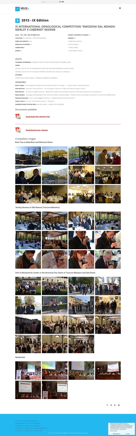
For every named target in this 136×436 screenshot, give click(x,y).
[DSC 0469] (55, 305)
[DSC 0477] (28, 324)
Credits (40, 430)
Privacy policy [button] (113, 430)
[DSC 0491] (81, 344)
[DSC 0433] (81, 286)
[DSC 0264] (81, 259)
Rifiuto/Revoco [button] (116, 433)
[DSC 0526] (28, 390)
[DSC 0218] (55, 259)
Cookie (21, 430)
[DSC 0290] (108, 259)
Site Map (35, 430)
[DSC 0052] (28, 175)
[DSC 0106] (81, 221)
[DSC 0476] (108, 305)
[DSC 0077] (28, 194)
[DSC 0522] (108, 370)
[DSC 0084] (55, 194)
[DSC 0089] (81, 194)
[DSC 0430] (55, 286)
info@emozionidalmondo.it (41, 428)
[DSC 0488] (108, 324)
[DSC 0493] (28, 370)
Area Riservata (28, 430)
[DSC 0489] (28, 344)
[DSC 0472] (81, 305)
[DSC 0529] (55, 390)
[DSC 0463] (28, 305)
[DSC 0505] (81, 370)
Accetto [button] (128, 433)
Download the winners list (38, 116)
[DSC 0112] (108, 221)
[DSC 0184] (28, 259)
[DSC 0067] (55, 175)
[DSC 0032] (28, 155)
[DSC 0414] (28, 286)
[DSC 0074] (81, 175)
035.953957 (20, 428)
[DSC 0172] (81, 240)
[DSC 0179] (108, 240)
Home (80, 6)
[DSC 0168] (55, 240)
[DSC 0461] (108, 286)
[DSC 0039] (55, 155)
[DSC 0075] (108, 175)
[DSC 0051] (108, 155)
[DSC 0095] (108, 194)
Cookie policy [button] (123, 429)
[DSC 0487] (81, 324)
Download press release (37, 130)
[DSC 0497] (55, 370)
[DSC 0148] (28, 240)
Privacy (17, 430)
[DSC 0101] (55, 221)
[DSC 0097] (28, 221)
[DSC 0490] (55, 344)
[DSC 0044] (81, 155)
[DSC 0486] (55, 324)
